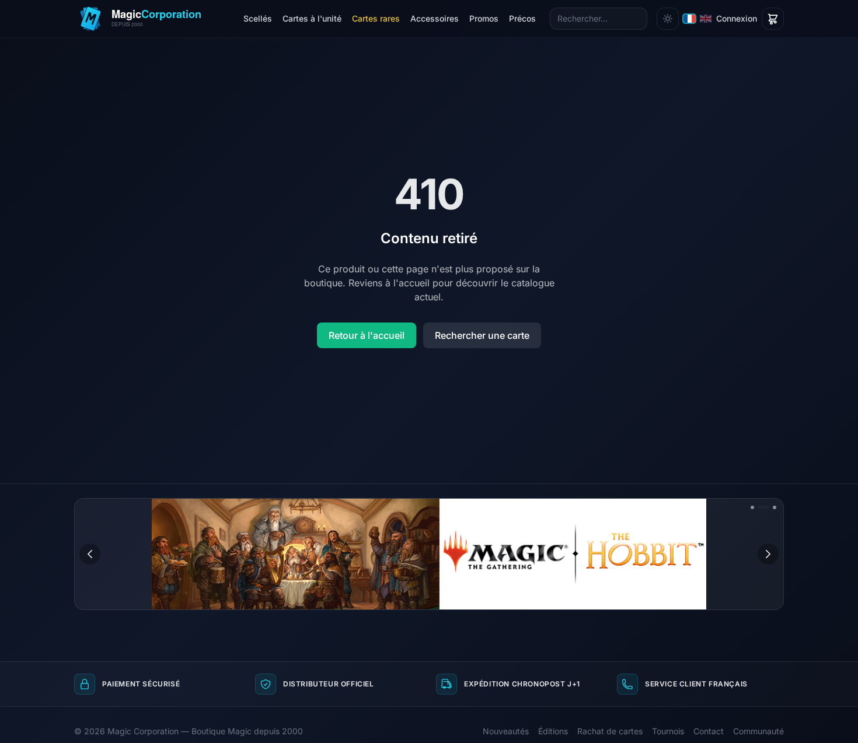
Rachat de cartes (610, 731)
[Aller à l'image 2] (763, 507)
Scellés (257, 18)
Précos (522, 18)
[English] (705, 19)
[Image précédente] (89, 554)
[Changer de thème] (668, 19)
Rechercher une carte (482, 335)
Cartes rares (376, 18)
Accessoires (434, 18)
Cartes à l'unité (311, 18)
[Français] (689, 19)
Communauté (758, 731)
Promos (483, 18)
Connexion (736, 18)
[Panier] (773, 19)
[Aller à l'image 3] (774, 507)
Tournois (668, 731)
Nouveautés (506, 731)
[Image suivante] (768, 554)
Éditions (553, 731)
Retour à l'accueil (366, 335)
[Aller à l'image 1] (752, 507)
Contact (708, 731)
